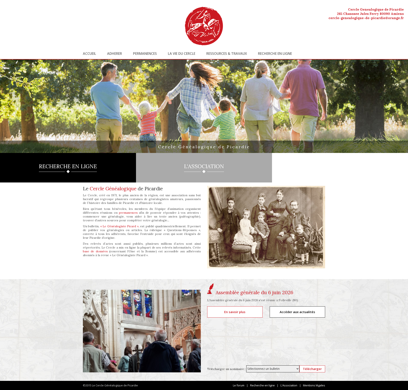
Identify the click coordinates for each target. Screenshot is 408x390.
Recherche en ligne (275, 53)
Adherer (114, 53)
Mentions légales (314, 385)
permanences (128, 213)
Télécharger (312, 369)
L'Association (288, 385)
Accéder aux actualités (297, 312)
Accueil (89, 53)
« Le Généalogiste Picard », (119, 226)
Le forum (238, 385)
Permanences (145, 53)
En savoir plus (234, 312)
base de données (95, 251)
